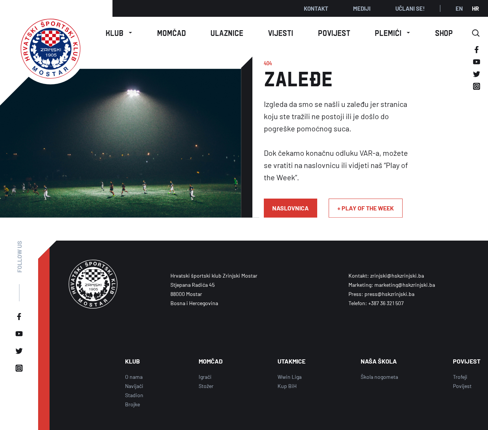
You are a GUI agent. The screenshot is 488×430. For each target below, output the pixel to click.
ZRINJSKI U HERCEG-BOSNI (392, 165)
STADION (119, 72)
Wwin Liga (290, 376)
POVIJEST (466, 361)
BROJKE (392, 54)
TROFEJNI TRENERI (393, 75)
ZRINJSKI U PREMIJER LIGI (392, 99)
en (459, 8)
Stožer (206, 386)
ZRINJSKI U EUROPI (392, 141)
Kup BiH (287, 386)
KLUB (132, 361)
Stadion (134, 395)
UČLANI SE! (410, 8)
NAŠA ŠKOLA (119, 106)
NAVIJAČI (119, 89)
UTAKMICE (291, 361)
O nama (119, 54)
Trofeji (460, 376)
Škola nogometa (379, 376)
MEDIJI (362, 8)
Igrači (205, 376)
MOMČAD (211, 361)
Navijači (134, 386)
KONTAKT (316, 8)
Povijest (462, 386)
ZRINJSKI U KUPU (392, 120)
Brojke (132, 404)
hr (475, 8)
